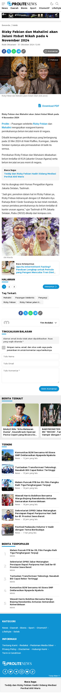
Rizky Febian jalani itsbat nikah (31, 302)
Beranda (6, 25)
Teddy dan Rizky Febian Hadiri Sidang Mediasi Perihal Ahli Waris (30, 175)
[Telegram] (18, 51)
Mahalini (6, 127)
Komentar (53, 51)
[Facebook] (4, 51)
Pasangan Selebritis (24, 297)
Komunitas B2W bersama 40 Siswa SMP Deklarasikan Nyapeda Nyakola (35, 454)
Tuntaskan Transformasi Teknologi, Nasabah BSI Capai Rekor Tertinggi (35, 468)
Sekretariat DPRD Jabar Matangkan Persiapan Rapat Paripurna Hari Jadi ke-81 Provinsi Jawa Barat (35, 513)
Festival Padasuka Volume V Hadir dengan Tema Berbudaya (34, 528)
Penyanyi (42, 297)
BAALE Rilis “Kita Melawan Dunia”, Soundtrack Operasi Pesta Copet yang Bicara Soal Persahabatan (20, 433)
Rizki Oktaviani (9, 44)
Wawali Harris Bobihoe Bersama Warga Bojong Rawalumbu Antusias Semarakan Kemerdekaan (35, 498)
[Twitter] (9, 51)
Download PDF (50, 106)
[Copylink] (23, 51)
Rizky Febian (40, 124)
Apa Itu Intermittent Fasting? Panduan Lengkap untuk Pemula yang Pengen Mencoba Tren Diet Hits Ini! (35, 271)
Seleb (15, 25)
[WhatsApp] (14, 51)
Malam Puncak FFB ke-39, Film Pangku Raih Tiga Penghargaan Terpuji (37, 483)
